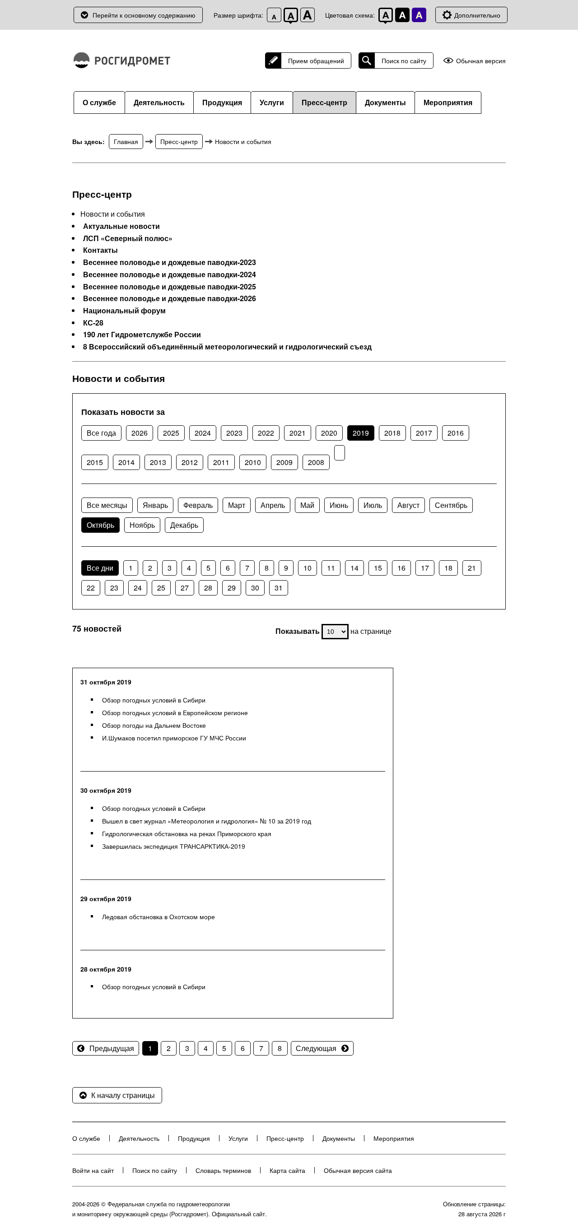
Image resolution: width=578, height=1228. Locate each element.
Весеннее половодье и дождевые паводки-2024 (169, 274)
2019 (361, 433)
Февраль (198, 505)
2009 (284, 462)
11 (331, 568)
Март (236, 505)
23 (114, 587)
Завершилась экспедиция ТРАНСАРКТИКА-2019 (173, 846)
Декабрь (184, 525)
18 (448, 568)
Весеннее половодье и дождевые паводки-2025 (169, 287)
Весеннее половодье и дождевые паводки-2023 (169, 262)
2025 (171, 433)
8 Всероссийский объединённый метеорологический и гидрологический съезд (227, 347)
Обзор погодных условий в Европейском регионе (175, 712)
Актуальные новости (121, 226)
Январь (155, 505)
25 (161, 587)
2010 (253, 462)
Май (307, 505)
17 (425, 568)
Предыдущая (111, 1048)
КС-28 (93, 323)
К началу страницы (123, 1095)
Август (408, 505)
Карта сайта (287, 1170)
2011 (221, 462)
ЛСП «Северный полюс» (127, 238)
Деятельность (159, 102)
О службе (99, 102)
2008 (316, 462)
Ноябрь (142, 525)
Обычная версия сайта (358, 1170)
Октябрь (100, 525)
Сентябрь (451, 505)
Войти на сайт (93, 1170)
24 (138, 587)
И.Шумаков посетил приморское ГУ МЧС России (174, 737)
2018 (392, 433)
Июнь (339, 505)
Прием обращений (316, 60)
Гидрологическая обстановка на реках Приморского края (186, 833)
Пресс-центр (324, 102)
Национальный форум (124, 311)
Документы (385, 102)
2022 (266, 433)
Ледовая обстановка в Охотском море (158, 916)
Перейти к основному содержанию (144, 14)
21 (472, 568)
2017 (424, 433)
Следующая (316, 1048)
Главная (126, 141)
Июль (373, 505)
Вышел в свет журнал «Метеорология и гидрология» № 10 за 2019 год (206, 820)
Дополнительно (477, 14)
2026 (139, 433)
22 (91, 587)
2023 (234, 433)
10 (307, 568)
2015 (95, 462)
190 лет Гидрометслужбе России (142, 335)
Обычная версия (481, 60)
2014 (126, 462)
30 (255, 587)
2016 (455, 433)
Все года (101, 433)
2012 (190, 462)
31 (279, 587)
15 (378, 568)
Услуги (272, 102)
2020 (329, 433)
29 (232, 587)
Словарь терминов (223, 1170)
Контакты (100, 250)
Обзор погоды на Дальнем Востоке (154, 725)
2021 (297, 433)
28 (208, 587)
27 (185, 587)
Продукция (222, 102)
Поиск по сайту (404, 60)
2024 (203, 433)
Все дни (100, 568)
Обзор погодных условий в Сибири (153, 699)
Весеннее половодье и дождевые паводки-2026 (169, 298)
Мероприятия (448, 102)
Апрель (273, 505)
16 (401, 568)
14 (354, 568)
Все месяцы (107, 505)
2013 (158, 462)
